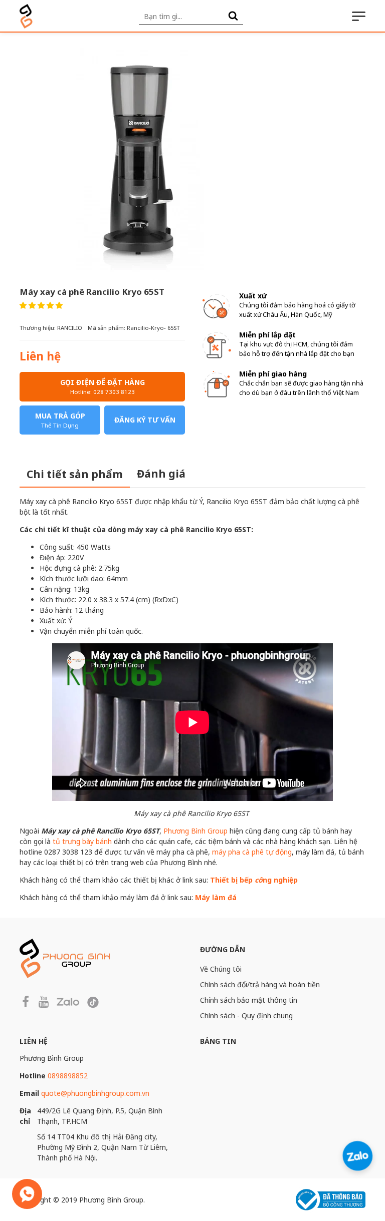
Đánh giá (161, 474)
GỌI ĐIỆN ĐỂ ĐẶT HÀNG (102, 386)
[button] (41, 305)
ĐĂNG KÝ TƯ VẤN (144, 420)
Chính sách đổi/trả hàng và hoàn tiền (260, 984)
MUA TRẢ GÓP (60, 420)
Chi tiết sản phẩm (75, 474)
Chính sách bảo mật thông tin (248, 1000)
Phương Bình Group (195, 831)
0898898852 (68, 1075)
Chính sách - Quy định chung (246, 1015)
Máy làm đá (216, 897)
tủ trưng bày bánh (82, 841)
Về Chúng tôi (221, 969)
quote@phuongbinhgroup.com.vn (95, 1093)
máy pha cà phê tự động (252, 852)
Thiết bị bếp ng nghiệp (254, 880)
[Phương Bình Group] (26, 16)
